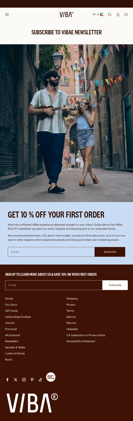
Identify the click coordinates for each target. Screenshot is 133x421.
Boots (8, 359)
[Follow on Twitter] (15, 380)
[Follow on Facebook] (7, 380)
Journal (9, 322)
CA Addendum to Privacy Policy (85, 335)
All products (12, 335)
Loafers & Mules (15, 353)
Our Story (11, 304)
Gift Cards (11, 310)
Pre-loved (11, 329)
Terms (70, 310)
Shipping (72, 298)
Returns (71, 322)
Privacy (70, 304)
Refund (70, 316)
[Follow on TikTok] (40, 380)
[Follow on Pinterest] (32, 380)
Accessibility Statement (80, 341)
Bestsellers (11, 341)
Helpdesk (72, 329)
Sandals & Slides (15, 347)
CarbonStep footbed (18, 316)
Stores (9, 298)
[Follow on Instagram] (24, 380)
